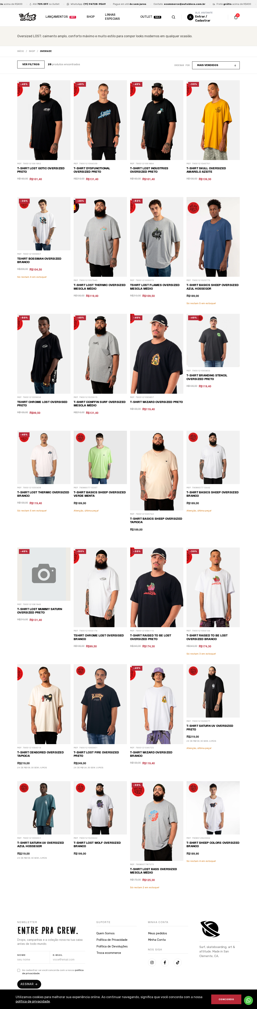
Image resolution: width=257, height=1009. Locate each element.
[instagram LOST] (152, 962)
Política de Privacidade (111, 940)
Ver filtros (31, 64)
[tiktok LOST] (178, 962)
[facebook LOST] (165, 962)
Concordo (226, 999)
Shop (32, 51)
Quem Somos (105, 933)
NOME (21, 955)
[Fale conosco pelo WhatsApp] (248, 1000)
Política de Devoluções (112, 946)
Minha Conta (157, 940)
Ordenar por (182, 65)
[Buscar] (178, 17)
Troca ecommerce (108, 953)
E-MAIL (58, 955)
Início (20, 51)
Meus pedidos (157, 933)
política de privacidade (33, 1001)
